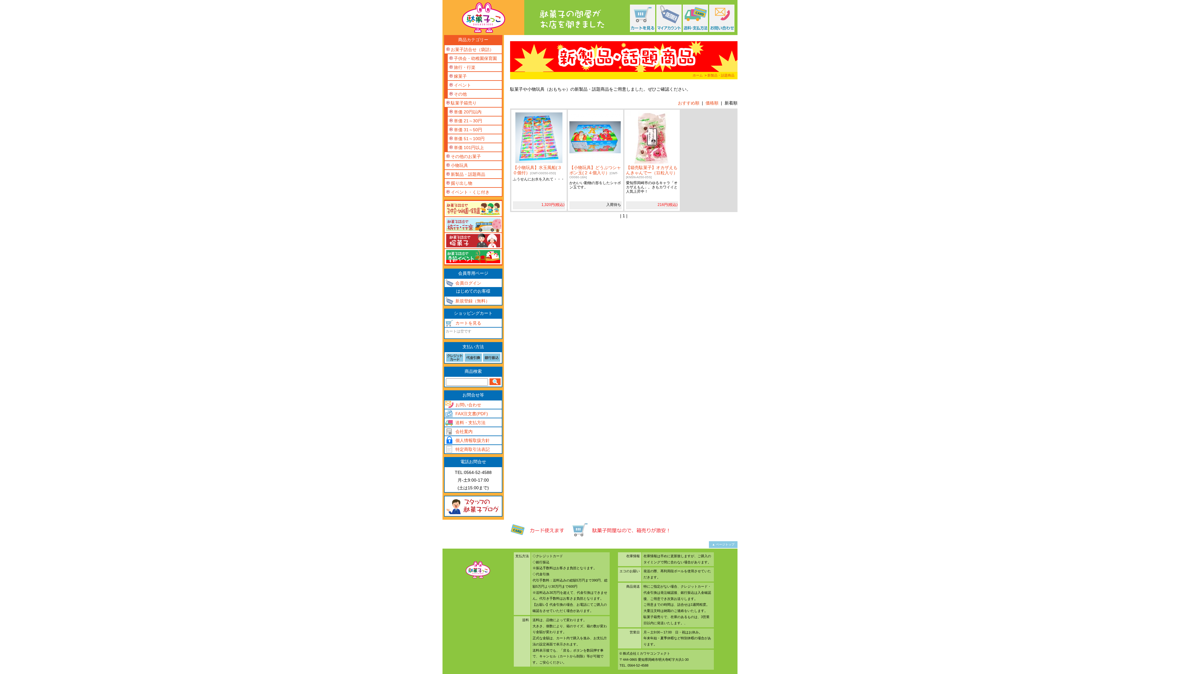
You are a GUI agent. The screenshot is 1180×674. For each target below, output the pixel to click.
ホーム (698, 75)
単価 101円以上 (469, 147)
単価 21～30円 (468, 120)
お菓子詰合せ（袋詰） (472, 49)
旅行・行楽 (464, 67)
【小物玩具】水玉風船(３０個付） (537, 170)
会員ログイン (468, 283)
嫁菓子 (460, 76)
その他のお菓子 (466, 156)
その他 (460, 94)
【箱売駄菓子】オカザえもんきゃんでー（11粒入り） (652, 172)
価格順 (712, 103)
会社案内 (464, 431)
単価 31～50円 (468, 129)
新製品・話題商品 (720, 75)
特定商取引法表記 (472, 449)
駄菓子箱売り (464, 103)
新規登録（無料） (472, 300)
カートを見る (468, 323)
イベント (462, 85)
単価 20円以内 (468, 111)
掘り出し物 (461, 183)
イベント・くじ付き (470, 192)
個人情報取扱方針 (472, 440)
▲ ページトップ (723, 544)
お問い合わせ (468, 404)
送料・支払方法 (470, 422)
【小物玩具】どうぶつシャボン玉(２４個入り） (595, 172)
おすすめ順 (688, 103)
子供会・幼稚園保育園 (475, 58)
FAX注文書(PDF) (471, 413)
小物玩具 (459, 165)
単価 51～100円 (469, 138)
